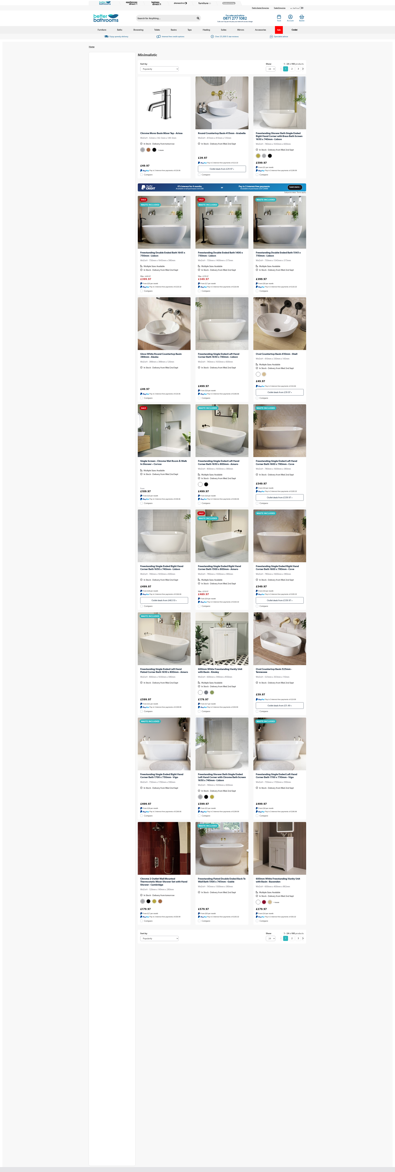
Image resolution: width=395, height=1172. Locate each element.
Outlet (294, 29)
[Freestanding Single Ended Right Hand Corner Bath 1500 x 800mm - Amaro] (221, 535)
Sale (279, 30)
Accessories (260, 29)
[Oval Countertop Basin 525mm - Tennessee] (279, 638)
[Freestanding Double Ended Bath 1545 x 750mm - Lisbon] (279, 222)
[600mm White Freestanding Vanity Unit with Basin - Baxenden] (279, 848)
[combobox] (168, 18)
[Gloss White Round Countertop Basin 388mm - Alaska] (164, 323)
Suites (223, 29)
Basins (174, 29)
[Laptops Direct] (155, 3)
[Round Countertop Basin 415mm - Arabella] (221, 103)
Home (91, 47)
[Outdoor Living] (228, 3)
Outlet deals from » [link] (222, 169)
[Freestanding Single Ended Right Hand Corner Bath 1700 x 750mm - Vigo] (164, 744)
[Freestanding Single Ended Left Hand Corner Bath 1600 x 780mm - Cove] (279, 430)
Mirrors (240, 29)
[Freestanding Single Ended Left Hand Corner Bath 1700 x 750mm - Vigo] (279, 744)
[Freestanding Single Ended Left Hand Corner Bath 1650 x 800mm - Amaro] (221, 430)
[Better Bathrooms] (104, 3)
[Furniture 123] (204, 3)
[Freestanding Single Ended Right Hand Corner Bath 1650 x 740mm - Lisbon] (164, 535)
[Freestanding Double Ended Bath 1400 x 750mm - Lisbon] (221, 222)
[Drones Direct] (180, 3)
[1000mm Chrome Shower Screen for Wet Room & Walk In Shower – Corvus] (164, 430)
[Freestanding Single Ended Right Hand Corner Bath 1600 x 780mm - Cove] (279, 535)
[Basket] (301, 17)
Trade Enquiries (279, 8)
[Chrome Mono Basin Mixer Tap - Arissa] (164, 103)
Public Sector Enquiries (260, 8)
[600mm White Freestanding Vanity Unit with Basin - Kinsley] (221, 638)
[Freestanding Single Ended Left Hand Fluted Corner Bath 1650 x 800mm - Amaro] (164, 638)
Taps (190, 29)
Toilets (157, 29)
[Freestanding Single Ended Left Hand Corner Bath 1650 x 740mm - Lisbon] (221, 323)
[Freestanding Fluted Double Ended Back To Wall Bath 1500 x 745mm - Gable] (221, 848)
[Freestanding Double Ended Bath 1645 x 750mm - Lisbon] (164, 222)
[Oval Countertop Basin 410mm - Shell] (279, 323)
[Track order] (279, 18)
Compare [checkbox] (148, 174)
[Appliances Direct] (131, 3)
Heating (206, 29)
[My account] (290, 18)
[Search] (198, 18)
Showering (138, 29)
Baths (119, 29)
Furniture (102, 29)
